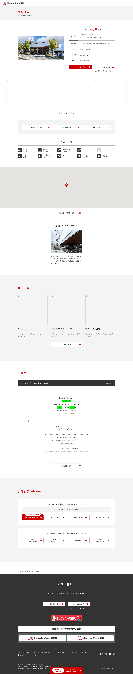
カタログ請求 (55, 517)
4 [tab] (68, 113)
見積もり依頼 (77, 517)
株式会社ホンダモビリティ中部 (27, 655)
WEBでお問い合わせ (80, 67)
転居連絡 (78, 540)
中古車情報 (96, 127)
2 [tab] (64, 113)
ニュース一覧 (66, 344)
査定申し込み (100, 517)
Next (73, 113)
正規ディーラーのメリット (104, 71)
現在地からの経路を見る (66, 213)
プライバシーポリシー (43, 652)
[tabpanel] (66, 93)
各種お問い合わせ (54, 604)
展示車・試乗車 (66, 127)
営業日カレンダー (36, 127)
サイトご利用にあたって (25, 652)
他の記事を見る (66, 466)
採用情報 (84, 652)
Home (19, 571)
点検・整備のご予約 (104, 67)
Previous (59, 113)
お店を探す (27, 571)
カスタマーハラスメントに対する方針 (66, 652)
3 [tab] (66, 113)
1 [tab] (63, 113)
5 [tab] (69, 113)
